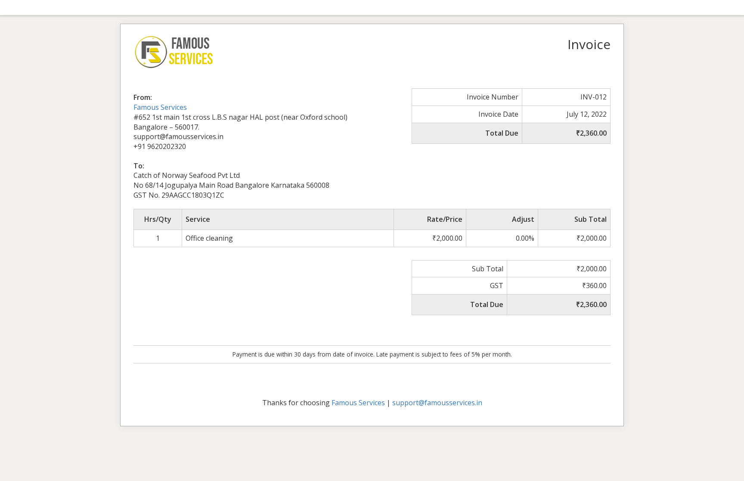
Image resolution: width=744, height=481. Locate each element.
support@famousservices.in (437, 402)
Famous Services (160, 107)
